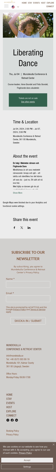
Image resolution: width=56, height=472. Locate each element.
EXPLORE (11, 411)
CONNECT (11, 415)
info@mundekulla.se (14, 355)
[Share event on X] (21, 227)
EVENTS (10, 403)
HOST (9, 407)
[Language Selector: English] (15, 6)
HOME (9, 394)
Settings (27, 466)
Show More (17, 193)
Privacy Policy (12, 434)
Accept (27, 460)
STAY (9, 399)
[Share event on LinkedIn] (29, 227)
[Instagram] (7, 420)
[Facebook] (12, 420)
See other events (28, 101)
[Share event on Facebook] (14, 227)
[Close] (51, 446)
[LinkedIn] (16, 420)
